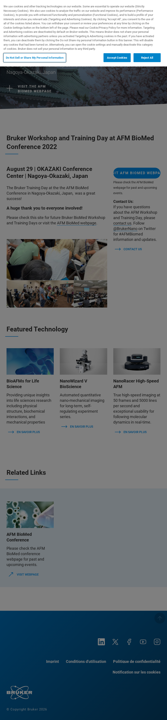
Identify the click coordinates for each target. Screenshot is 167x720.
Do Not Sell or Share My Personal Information (34, 57)
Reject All (147, 57)
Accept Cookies (117, 57)
